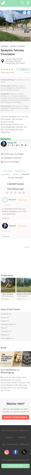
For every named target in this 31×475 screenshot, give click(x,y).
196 (19, 145)
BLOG (16, 430)
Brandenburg (20, 171)
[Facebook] (15, 454)
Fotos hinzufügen (11, 161)
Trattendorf (5, 331)
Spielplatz (4, 46)
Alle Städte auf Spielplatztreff (15, 460)
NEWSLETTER (24, 430)
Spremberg (6, 174)
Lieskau (3, 321)
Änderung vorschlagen (14, 153)
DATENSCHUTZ (12, 444)
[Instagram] (6, 454)
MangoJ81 (12, 142)
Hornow (16, 174)
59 (14, 145)
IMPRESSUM (24, 444)
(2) (10, 314)
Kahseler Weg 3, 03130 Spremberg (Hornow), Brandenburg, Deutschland (15, 61)
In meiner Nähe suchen (15, 466)
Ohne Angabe (6, 338)
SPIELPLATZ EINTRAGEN (15, 417)
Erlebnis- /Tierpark (18, 46)
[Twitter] (24, 454)
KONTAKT (9, 437)
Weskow (4, 335)
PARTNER (21, 437)
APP (3, 430)
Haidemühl (5, 314)
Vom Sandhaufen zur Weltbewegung (10, 371)
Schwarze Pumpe (7, 324)
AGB (4, 444)
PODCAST (9, 430)
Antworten (6, 218)
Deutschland (7, 171)
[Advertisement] (16, 259)
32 (10, 145)
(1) (8, 321)
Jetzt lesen (5, 390)
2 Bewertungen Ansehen (7, 72)
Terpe (3, 328)
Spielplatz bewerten (13, 157)
